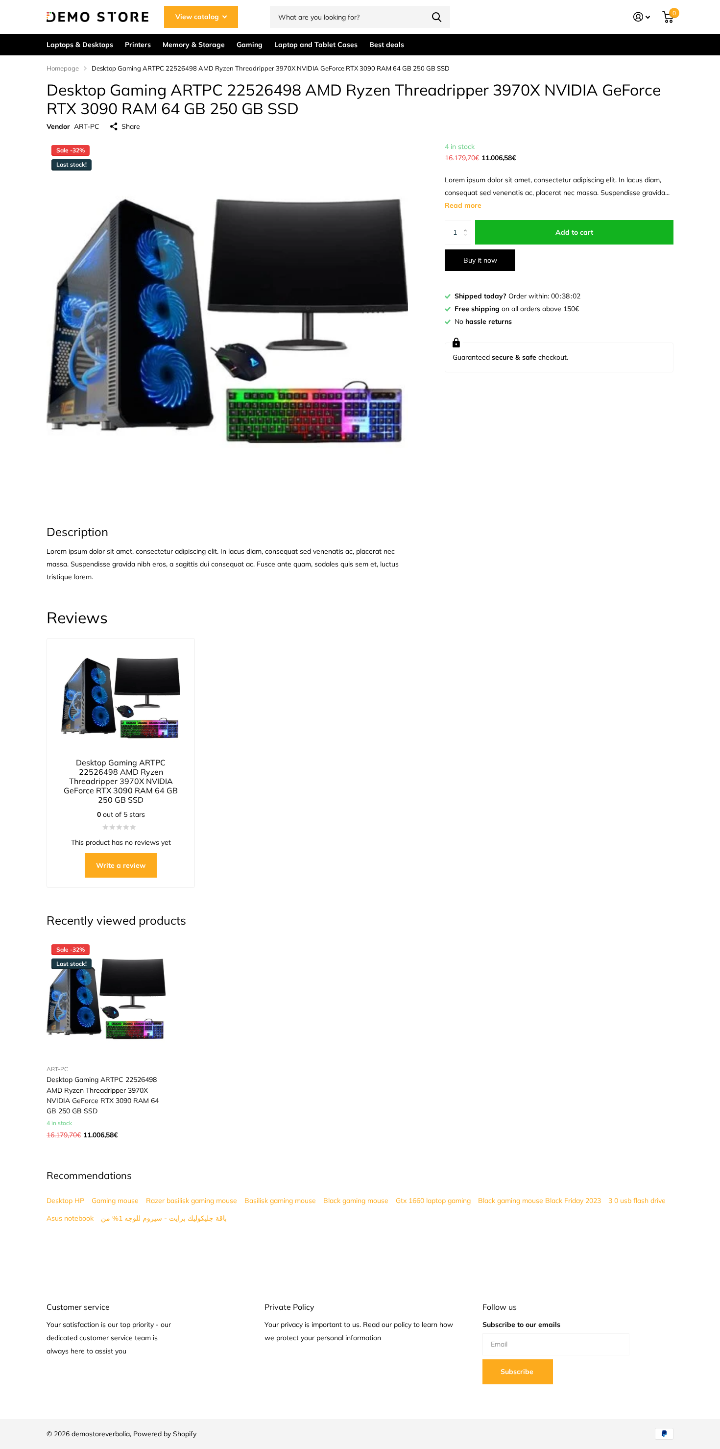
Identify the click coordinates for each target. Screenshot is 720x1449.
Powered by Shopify (164, 1433)
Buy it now (480, 260)
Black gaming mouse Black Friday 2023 (539, 1200)
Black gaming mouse (355, 1200)
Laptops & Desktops (80, 44)
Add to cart (574, 232)
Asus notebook (70, 1218)
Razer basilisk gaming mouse (191, 1200)
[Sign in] (641, 17)
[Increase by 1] (467, 223)
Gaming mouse (115, 1200)
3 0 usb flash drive (637, 1200)
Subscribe (518, 1371)
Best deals (386, 44)
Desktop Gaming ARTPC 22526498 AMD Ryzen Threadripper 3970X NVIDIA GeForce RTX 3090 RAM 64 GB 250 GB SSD (103, 1095)
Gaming (250, 44)
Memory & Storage (194, 44)
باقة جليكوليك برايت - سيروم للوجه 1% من (164, 1218)
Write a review (120, 865)
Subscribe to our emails (521, 1324)
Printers (138, 44)
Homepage (63, 68)
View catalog (198, 16)
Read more (463, 205)
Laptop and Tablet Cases (316, 44)
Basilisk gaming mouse (280, 1200)
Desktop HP (65, 1200)
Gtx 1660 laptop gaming (433, 1200)
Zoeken (436, 17)
